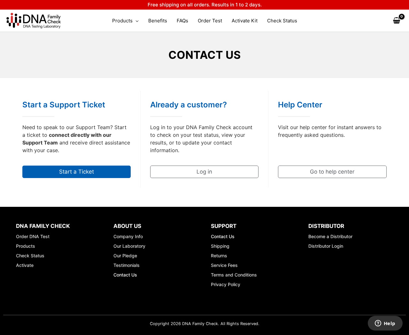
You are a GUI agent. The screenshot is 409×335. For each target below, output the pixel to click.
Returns (219, 255)
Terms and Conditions (234, 274)
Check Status (282, 21)
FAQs (182, 21)
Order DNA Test (33, 236)
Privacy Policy (225, 284)
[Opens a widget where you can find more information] (385, 324)
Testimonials (126, 265)
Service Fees (224, 265)
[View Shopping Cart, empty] (396, 20)
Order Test (210, 21)
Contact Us (125, 274)
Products (122, 21)
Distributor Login (325, 246)
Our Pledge (125, 255)
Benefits (157, 21)
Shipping (220, 246)
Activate (25, 265)
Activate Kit (245, 21)
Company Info (128, 236)
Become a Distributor (330, 236)
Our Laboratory (129, 246)
